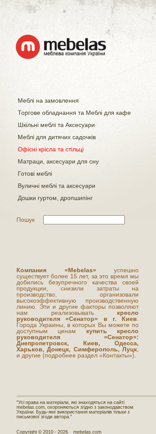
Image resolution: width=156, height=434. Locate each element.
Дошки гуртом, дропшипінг (55, 197)
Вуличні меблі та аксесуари (56, 185)
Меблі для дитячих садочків (57, 137)
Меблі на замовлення (48, 100)
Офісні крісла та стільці (51, 149)
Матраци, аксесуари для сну (58, 161)
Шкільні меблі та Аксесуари (56, 124)
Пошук (25, 219)
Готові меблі (35, 173)
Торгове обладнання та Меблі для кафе (74, 112)
